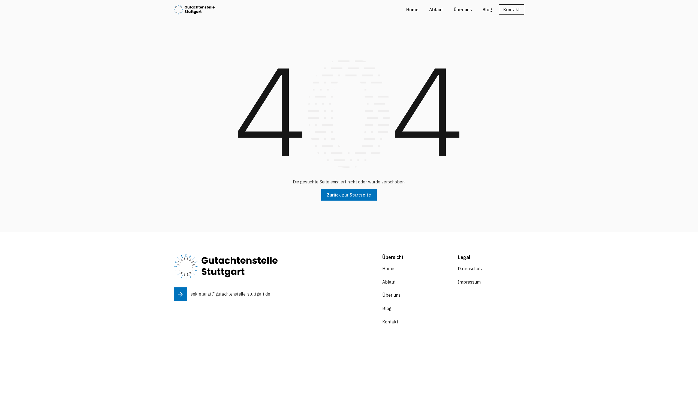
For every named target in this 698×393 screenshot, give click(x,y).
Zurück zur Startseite (349, 195)
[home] (194, 9)
